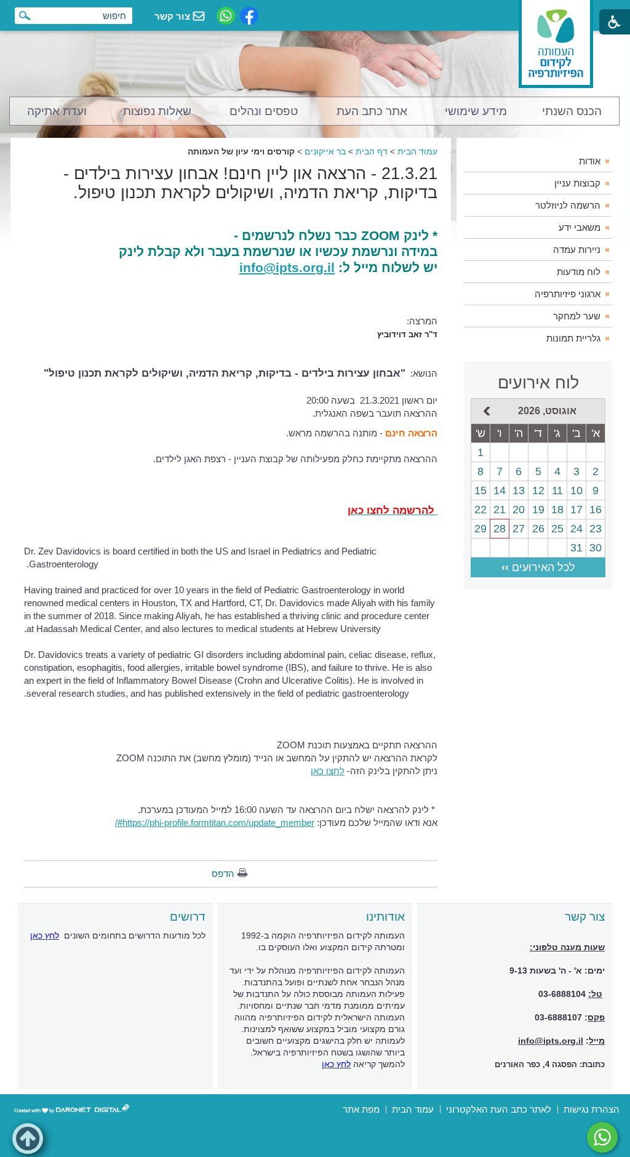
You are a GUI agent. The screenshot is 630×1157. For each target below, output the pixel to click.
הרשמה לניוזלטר (567, 205)
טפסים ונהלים (263, 111)
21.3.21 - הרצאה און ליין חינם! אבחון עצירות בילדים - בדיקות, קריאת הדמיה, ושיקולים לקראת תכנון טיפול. (250, 183)
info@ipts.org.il (287, 267)
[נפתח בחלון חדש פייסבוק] (249, 16)
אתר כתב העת (372, 111)
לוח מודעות (578, 271)
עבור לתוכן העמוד (315, 12)
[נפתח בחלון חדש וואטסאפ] (226, 16)
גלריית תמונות (573, 338)
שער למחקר (576, 316)
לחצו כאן (328, 771)
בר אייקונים (325, 151)
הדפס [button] (223, 873)
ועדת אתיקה (57, 111)
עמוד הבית (417, 151)
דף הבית (372, 151)
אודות (589, 161)
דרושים (187, 916)
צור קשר (585, 916)
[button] (27, 1138)
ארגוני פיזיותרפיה (567, 294)
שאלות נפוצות (157, 111)
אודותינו (385, 916)
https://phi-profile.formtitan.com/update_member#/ (214, 822)
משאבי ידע (579, 227)
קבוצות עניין (577, 183)
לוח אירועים (538, 383)
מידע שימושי (476, 111)
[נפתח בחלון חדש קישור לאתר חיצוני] (602, 1137)
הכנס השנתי (572, 111)
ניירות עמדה (576, 249)
